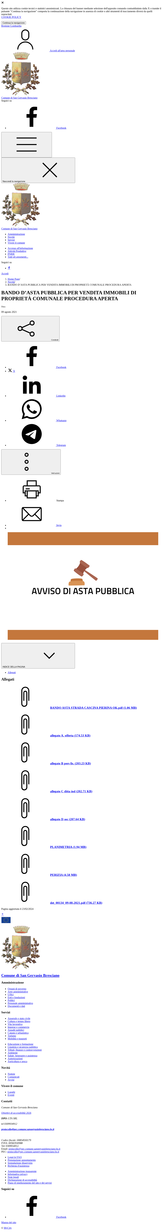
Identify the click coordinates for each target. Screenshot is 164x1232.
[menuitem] (37, 367)
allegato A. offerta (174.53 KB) (70, 735)
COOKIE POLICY (11, 17)
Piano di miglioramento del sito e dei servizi (30, 1182)
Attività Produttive (17, 251)
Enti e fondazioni (16, 997)
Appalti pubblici (16, 1030)
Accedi (4, 273)
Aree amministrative (18, 991)
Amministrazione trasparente (22, 1171)
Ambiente (13, 1052)
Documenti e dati (16, 1006)
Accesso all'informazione (20, 248)
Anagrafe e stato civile (19, 1018)
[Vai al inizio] (2, 914)
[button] (16, 234)
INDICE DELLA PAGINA (14, 667)
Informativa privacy (18, 1174)
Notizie (11, 1074)
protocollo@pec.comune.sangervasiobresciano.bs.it (27, 1129)
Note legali (13, 1177)
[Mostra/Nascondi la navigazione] (26, 145)
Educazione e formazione (20, 1044)
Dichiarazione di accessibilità (22, 1180)
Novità (11, 282)
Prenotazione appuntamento (22, 1160)
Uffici (11, 994)
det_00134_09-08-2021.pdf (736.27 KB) (76, 902)
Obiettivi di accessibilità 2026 (16, 1113)
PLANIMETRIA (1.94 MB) (68, 847)
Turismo (12, 1035)
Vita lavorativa (15, 1024)
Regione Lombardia (11, 26)
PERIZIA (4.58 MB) (63, 875)
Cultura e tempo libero (19, 1021)
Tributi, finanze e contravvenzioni (25, 1050)
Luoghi (11, 1092)
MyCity (8, 1228)
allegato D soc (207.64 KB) (67, 819)
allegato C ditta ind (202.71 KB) (71, 791)
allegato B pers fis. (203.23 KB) (70, 763)
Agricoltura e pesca (17, 1061)
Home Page (14, 279)
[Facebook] (9, 268)
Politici (11, 1000)
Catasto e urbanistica (18, 1033)
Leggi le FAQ (15, 1157)
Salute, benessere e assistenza (22, 1055)
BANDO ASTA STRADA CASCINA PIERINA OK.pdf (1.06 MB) (93, 707)
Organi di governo (17, 988)
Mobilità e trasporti (17, 1038)
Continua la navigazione (14, 23)
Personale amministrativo (20, 1003)
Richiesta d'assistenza (18, 1165)
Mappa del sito (8, 1222)
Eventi (11, 1095)
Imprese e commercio (18, 1027)
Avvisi (11, 1079)
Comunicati (13, 1076)
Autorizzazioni (15, 1058)
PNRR (11, 254)
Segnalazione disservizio (20, 1163)
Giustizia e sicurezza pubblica (23, 1047)
